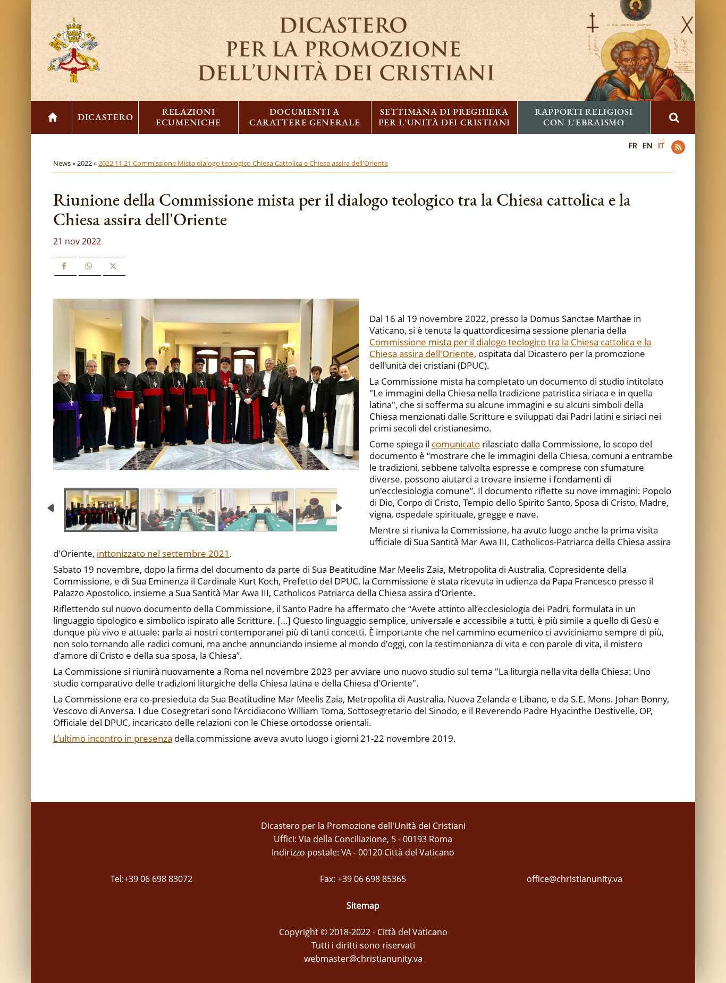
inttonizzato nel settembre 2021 (163, 553)
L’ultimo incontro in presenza (112, 738)
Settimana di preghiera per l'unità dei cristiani (444, 117)
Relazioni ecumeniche (188, 117)
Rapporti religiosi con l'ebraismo (584, 117)
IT (661, 145)
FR (633, 145)
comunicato (456, 444)
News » (65, 163)
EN (648, 145)
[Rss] (678, 147)
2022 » (87, 163)
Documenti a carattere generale (304, 117)
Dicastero (105, 117)
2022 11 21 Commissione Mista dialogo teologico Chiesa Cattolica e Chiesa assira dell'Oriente (243, 163)
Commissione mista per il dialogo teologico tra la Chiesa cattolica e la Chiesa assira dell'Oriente (510, 348)
